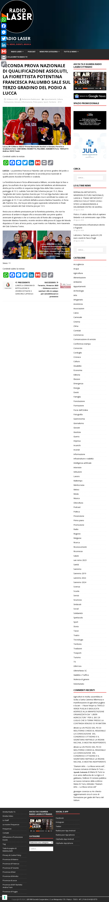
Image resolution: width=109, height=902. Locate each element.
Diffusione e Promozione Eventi (13, 838)
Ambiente (78, 282)
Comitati (77, 330)
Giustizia (77, 432)
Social (76, 608)
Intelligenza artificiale (82, 463)
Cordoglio (78, 352)
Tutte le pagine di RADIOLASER (9, 849)
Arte (75, 295)
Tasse (76, 631)
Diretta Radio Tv (9, 812)
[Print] (4, 57)
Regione (77, 533)
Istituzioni (78, 472)
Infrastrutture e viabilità (83, 458)
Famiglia (77, 396)
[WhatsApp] (4, 19)
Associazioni (79, 308)
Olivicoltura (78, 503)
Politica (77, 511)
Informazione (26, 102)
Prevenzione (79, 516)
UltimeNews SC (80, 670)
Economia (78, 370)
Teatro (76, 635)
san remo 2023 (80, 560)
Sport (46, 102)
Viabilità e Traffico (81, 675)
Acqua (76, 268)
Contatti (6, 833)
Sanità (76, 564)
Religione (77, 538)
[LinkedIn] (4, 45)
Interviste (77, 467)
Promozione (79, 525)
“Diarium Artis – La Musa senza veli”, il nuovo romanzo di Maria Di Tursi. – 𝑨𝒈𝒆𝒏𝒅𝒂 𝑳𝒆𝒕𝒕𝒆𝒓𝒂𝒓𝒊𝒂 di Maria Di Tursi (89, 769)
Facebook (60, 818)
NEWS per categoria (49, 52)
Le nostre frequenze (11, 824)
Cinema (77, 321)
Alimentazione (80, 277)
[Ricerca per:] (90, 178)
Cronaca (77, 357)
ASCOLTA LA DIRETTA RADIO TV (14, 57)
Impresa (77, 441)
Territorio (52, 102)
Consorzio (78, 348)
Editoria (77, 374)
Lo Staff (6, 820)
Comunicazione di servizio (85, 339)
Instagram (60, 822)
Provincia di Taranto (11, 868)
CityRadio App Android (65, 839)
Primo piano (38, 102)
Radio (76, 529)
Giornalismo (79, 423)
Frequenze (7, 829)
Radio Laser (16, 52)
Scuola (76, 591)
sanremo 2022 (80, 578)
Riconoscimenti (80, 547)
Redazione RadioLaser (31, 99)
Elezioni (77, 379)
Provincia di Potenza (11, 863)
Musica (77, 498)
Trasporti (77, 653)
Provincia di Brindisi (10, 876)
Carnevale (78, 317)
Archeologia (79, 291)
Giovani (17, 102)
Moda (76, 494)
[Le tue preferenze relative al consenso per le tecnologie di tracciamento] (4, 897)
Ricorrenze (78, 551)
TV (75, 661)
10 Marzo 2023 (12, 99)
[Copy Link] (4, 64)
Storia (76, 626)
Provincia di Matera (10, 859)
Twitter (58, 826)
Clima (76, 326)
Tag (4, 844)
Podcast (31, 52)
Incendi (77, 449)
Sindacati (77, 604)
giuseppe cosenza (81, 791)
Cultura (60, 99)
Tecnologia (78, 639)
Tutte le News (70, 52)
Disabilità (77, 366)
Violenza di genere (81, 679)
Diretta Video (8, 816)
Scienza (77, 586)
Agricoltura (78, 273)
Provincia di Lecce (10, 880)
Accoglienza (79, 264)
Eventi (76, 392)
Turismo (77, 657)
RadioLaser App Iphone (65, 835)
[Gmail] (4, 51)
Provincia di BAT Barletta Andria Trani (12, 886)
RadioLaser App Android (65, 830)
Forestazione (79, 401)
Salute (76, 556)
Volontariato (79, 684)
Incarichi (77, 445)
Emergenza (78, 383)
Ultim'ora (77, 666)
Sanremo (77, 569)
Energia (77, 388)
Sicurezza (78, 600)
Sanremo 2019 (80, 573)
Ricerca (77, 542)
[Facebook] (4, 26)
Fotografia (78, 414)
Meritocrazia (79, 485)
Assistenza (78, 304)
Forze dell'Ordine (81, 410)
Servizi (76, 595)
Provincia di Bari (9, 872)
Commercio (79, 335)
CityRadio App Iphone (64, 843)
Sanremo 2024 (80, 582)
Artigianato (78, 299)
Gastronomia (79, 419)
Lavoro (77, 476)
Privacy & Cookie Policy (12, 855)
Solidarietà (78, 613)
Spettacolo (78, 617)
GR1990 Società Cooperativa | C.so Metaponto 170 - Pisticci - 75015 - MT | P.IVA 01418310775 (62, 899)
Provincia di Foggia (10, 891)
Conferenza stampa (82, 344)
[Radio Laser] (16, 31)
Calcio (76, 313)
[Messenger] (4, 32)
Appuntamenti (50, 99)
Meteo (76, 489)
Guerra (76, 436)
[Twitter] (4, 38)
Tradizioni (78, 648)
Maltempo (78, 480)
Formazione (9, 102)
